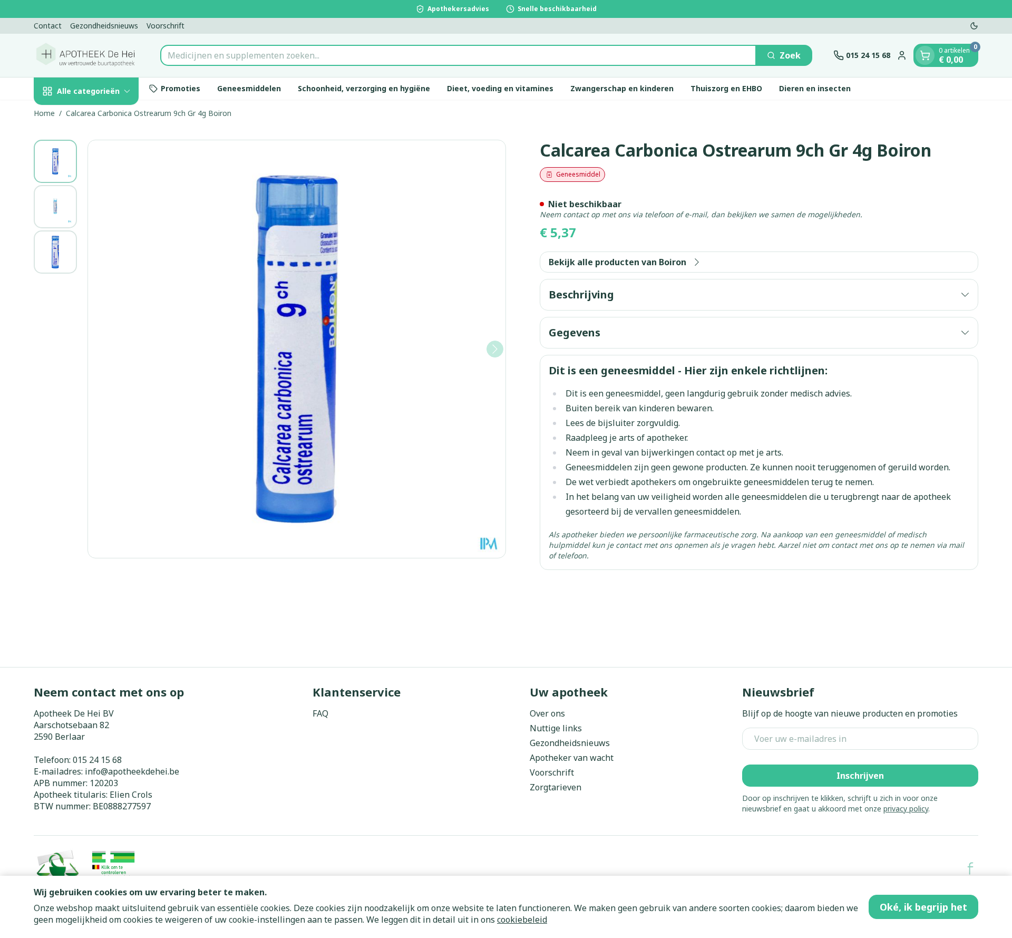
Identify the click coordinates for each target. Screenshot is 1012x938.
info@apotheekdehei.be (132, 771)
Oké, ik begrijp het (923, 907)
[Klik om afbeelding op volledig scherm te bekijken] (296, 349)
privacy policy (905, 809)
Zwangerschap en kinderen (622, 88)
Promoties (180, 88)
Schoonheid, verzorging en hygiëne (364, 88)
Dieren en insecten (815, 88)
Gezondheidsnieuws (104, 26)
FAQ (320, 713)
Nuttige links (556, 728)
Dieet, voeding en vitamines (500, 88)
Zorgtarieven (555, 787)
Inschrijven (860, 775)
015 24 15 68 (97, 760)
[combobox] (458, 55)
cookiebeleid (522, 919)
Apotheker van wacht (572, 757)
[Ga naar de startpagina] (86, 55)
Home (44, 113)
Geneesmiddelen (249, 88)
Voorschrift (165, 26)
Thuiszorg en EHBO (726, 88)
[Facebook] (970, 868)
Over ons (547, 713)
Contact (48, 26)
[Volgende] (494, 349)
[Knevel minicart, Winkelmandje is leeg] (925, 55)
